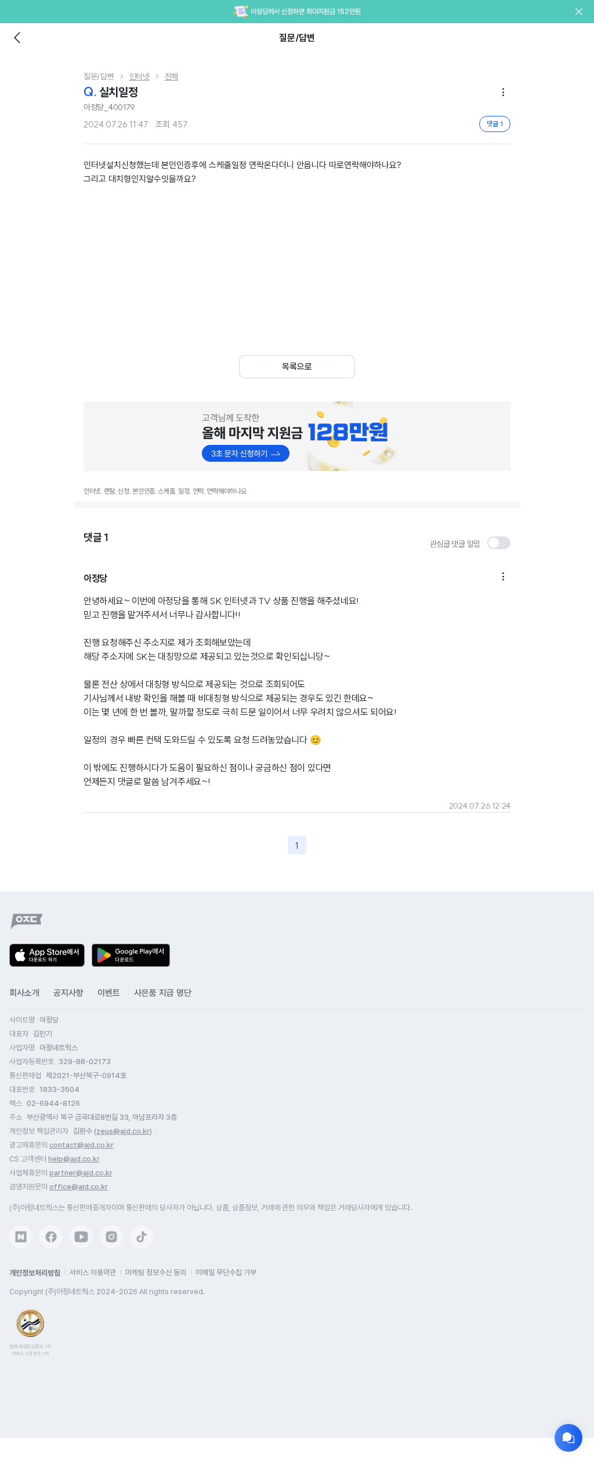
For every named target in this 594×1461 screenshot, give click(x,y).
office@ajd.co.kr (78, 1186)
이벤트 (108, 993)
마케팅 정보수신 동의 (155, 1272)
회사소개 (24, 993)
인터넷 (139, 76)
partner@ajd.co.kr (81, 1172)
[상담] (568, 1438)
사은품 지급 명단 (162, 993)
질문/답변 (99, 76)
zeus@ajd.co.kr (123, 1131)
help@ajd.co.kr (74, 1159)
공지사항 (68, 993)
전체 (171, 76)
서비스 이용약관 (93, 1272)
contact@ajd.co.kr (81, 1145)
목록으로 (297, 366)
